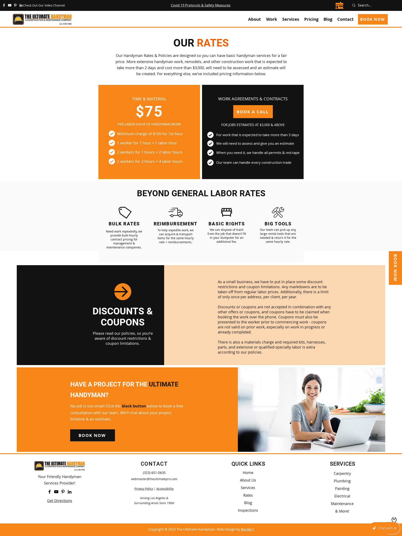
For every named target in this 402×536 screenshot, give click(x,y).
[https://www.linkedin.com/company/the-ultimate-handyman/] (21, 5)
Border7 (247, 529)
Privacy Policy (143, 489)
